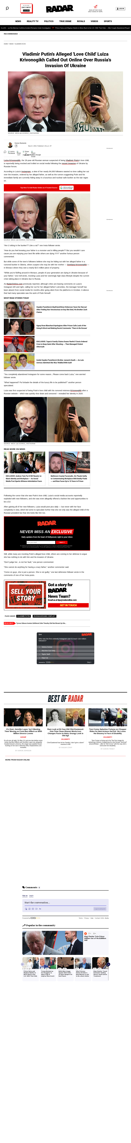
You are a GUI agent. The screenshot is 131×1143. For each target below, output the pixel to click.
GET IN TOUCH (68, 605)
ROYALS (81, 21)
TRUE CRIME (65, 21)
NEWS (18, 21)
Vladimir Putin (20, 44)
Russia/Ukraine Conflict (44, 616)
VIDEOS (94, 21)
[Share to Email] (33, 152)
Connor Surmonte (20, 143)
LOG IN (121, 8)
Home (6, 44)
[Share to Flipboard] (26, 152)
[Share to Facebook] (11, 152)
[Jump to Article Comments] (5, 152)
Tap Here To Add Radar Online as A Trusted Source (38, 188)
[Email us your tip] (26, 13)
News (11, 44)
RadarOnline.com (15, 284)
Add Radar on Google (34, 155)
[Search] (7, 9)
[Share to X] (19, 152)
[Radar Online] (59, 8)
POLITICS (49, 21)
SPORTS (108, 21)
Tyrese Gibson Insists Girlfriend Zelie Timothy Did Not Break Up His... (41, 623)
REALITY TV (32, 21)
